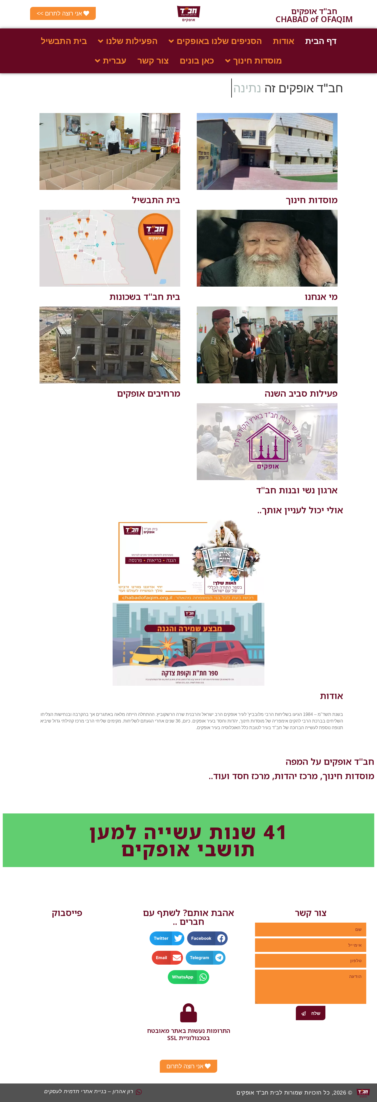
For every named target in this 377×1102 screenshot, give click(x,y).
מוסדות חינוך (312, 200)
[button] (207, 938)
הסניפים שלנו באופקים (219, 41)
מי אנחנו (321, 296)
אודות (283, 41)
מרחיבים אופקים (148, 393)
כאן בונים (197, 60)
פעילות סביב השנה (301, 393)
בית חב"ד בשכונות (144, 296)
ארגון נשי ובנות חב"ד (297, 490)
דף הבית (320, 41)
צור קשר (153, 60)
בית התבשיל (64, 41)
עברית (114, 60)
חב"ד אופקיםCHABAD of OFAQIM (314, 15)
